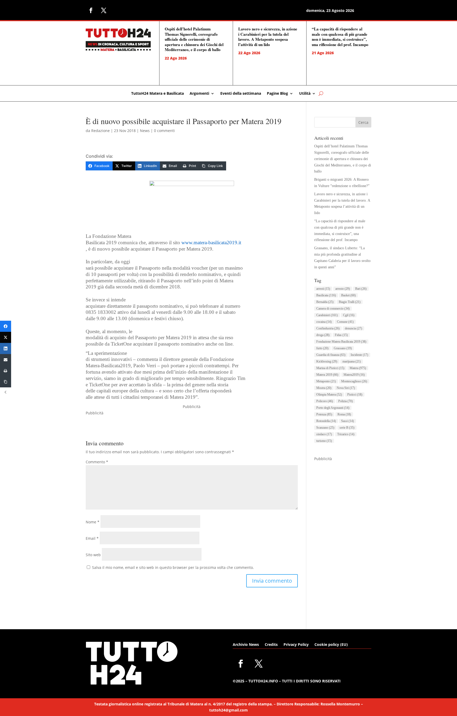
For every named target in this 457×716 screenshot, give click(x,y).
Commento (97, 461)
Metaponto (326, 381)
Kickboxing (326, 361)
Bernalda (324, 302)
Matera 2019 (327, 375)
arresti (323, 289)
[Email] (5, 359)
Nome (92, 521)
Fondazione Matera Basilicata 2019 (341, 341)
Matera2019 (354, 375)
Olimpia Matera (329, 394)
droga (323, 335)
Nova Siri (346, 388)
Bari (361, 289)
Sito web (93, 554)
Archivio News (246, 645)
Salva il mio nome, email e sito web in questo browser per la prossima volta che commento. (173, 567)
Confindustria (328, 328)
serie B (347, 427)
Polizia (345, 401)
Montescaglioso (354, 381)
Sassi (347, 421)
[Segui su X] (103, 10)
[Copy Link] (5, 381)
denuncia (353, 328)
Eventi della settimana (240, 94)
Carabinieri (327, 315)
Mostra (323, 388)
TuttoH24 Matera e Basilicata (157, 94)
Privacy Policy (296, 645)
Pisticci (354, 394)
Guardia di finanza (330, 355)
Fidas (341, 335)
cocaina (324, 322)
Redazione (100, 130)
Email (92, 538)
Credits (271, 645)
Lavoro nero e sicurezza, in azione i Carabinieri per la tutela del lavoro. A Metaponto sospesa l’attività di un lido (267, 36)
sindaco (324, 434)
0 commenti (164, 130)
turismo (324, 441)
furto (322, 348)
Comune (345, 322)
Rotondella (326, 421)
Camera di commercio (333, 308)
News (145, 130)
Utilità (304, 94)
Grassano (343, 348)
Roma (344, 414)
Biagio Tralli (349, 302)
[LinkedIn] (5, 348)
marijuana (351, 361)
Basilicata (326, 295)
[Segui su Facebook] (91, 10)
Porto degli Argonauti (332, 408)
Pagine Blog (277, 94)
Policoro (324, 401)
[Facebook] (5, 326)
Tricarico (345, 434)
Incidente (359, 355)
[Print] (5, 370)
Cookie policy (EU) (331, 645)
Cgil (348, 315)
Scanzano (325, 427)
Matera (358, 368)
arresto (342, 289)
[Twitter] (5, 337)
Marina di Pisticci (330, 368)
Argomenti (199, 94)
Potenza (324, 414)
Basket (348, 295)
